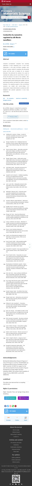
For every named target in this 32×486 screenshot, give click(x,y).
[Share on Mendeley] (15, 406)
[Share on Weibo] (10, 406)
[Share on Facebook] (5, 406)
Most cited (16, 451)
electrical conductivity (21, 98)
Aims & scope (16, 430)
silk (4, 98)
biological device (7, 100)
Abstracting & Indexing (16, 434)
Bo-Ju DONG (6, 44)
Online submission (16, 459)
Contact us (16, 436)
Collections (16, 445)
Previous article (13, 116)
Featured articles (16, 449)
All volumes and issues (16, 442)
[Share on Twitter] (8, 406)
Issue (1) (21, 25)
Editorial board (16, 432)
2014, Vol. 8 (14, 25)
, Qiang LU (12, 44)
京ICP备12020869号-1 (11, 470)
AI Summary (11, 398)
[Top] (29, 244)
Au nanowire (10, 98)
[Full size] (29, 247)
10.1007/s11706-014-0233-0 (12, 26)
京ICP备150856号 (22, 470)
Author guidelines (16, 457)
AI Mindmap (25, 398)
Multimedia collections (16, 447)
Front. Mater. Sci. (7, 4)
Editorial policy (16, 462)
